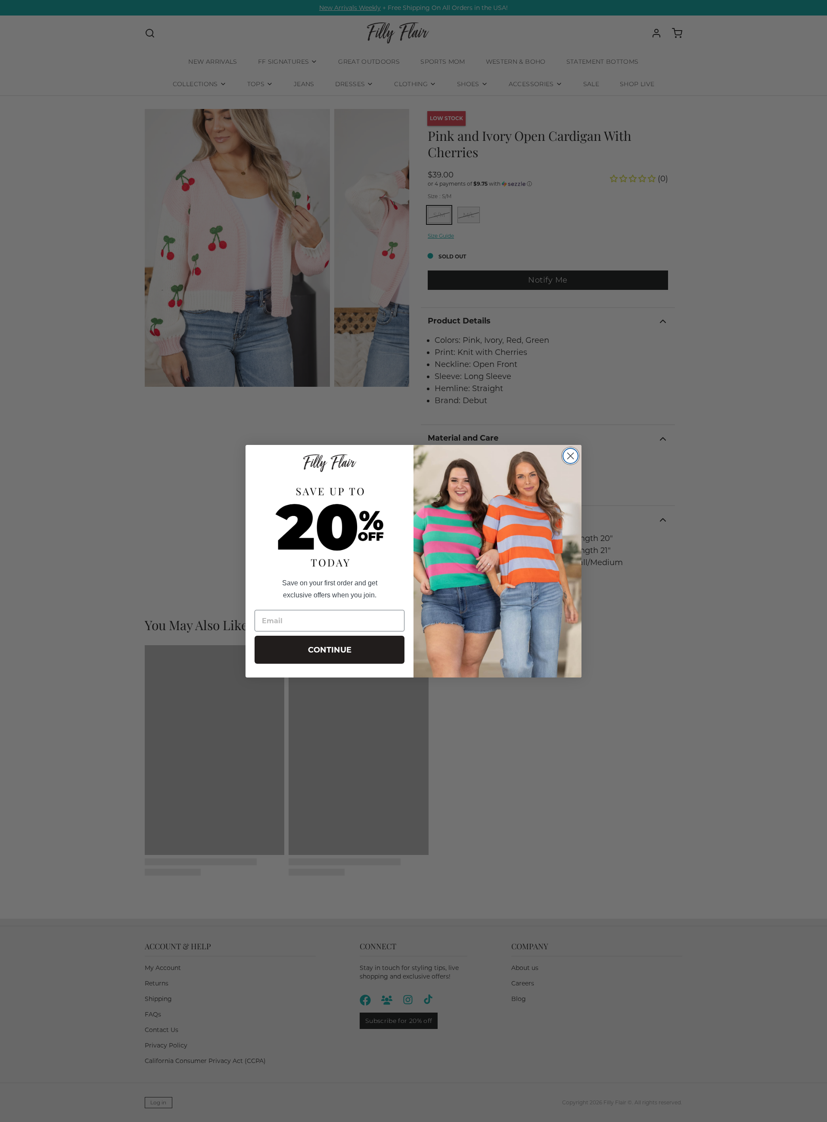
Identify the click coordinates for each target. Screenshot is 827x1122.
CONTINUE (329, 650)
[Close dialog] (570, 455)
